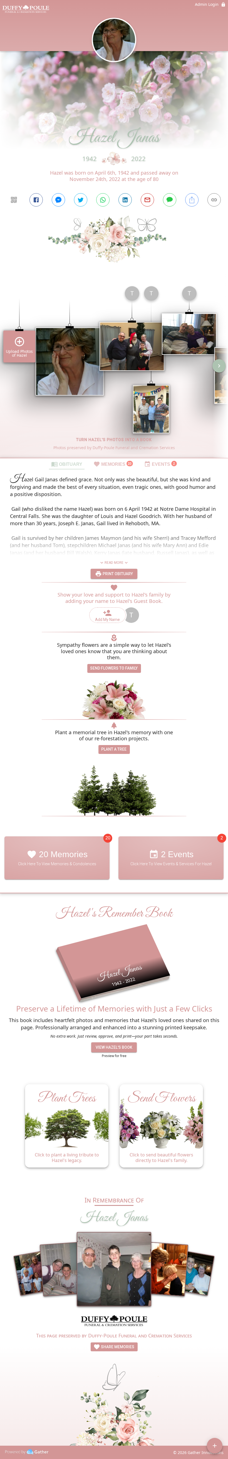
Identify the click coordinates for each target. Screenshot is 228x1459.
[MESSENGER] (58, 200)
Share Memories (117, 1347)
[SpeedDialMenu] (214, 1445)
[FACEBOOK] (36, 200)
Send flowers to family (114, 668)
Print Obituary (117, 574)
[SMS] (169, 200)
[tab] (67, 463)
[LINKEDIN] (125, 200)
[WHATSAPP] (103, 200)
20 (107, 838)
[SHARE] (192, 200)
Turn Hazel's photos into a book (114, 439)
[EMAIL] (147, 200)
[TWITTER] (80, 200)
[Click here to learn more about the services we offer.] (114, 1321)
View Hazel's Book (114, 1047)
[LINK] (214, 200)
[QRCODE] (14, 200)
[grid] (114, 369)
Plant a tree (114, 749)
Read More (114, 563)
